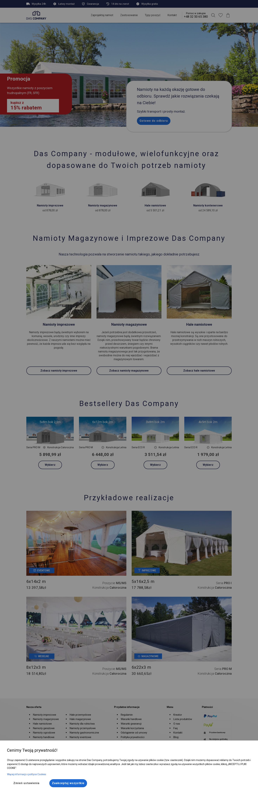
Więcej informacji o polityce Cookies (26, 774)
